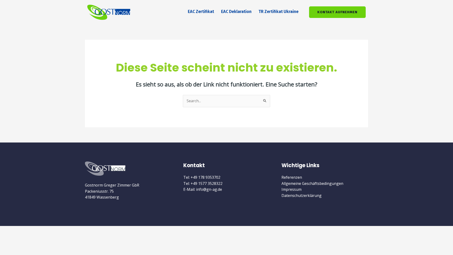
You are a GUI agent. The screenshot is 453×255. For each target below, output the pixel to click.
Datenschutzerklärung (301, 195)
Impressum (291, 189)
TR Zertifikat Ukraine (278, 11)
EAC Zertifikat (201, 11)
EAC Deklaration (236, 11)
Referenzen (291, 177)
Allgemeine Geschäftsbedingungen (312, 183)
